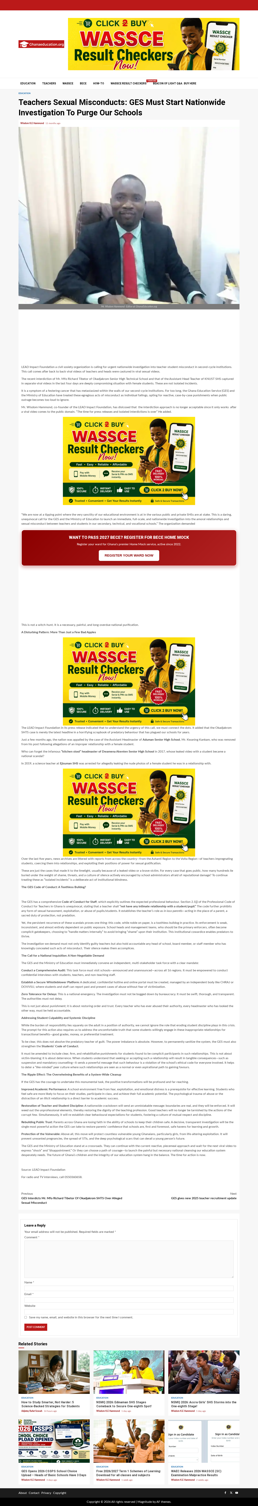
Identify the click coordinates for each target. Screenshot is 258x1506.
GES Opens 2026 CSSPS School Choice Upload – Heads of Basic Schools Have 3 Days (54, 1441)
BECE (83, 83)
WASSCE (68, 83)
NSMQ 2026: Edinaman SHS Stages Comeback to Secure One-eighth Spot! (129, 1372)
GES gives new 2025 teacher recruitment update (204, 1196)
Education (28, 83)
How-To (98, 83)
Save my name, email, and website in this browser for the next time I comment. (81, 1317)
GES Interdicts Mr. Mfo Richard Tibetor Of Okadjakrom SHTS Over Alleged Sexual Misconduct (71, 1198)
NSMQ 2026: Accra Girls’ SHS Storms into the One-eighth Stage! (203, 1372)
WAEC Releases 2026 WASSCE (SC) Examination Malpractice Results (203, 1441)
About (23, 1492)
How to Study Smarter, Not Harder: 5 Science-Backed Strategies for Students (54, 1372)
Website (29, 1305)
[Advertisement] (129, 337)
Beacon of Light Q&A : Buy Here (174, 83)
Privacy (46, 1492)
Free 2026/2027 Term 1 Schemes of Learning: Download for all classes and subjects (129, 1441)
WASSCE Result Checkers (128, 83)
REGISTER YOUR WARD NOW (129, 555)
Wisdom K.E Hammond (32, 123)
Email (29, 1294)
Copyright (59, 1492)
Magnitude (144, 1501)
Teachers (49, 83)
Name (29, 1282)
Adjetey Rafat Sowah (32, 1411)
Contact (34, 1492)
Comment (31, 1237)
